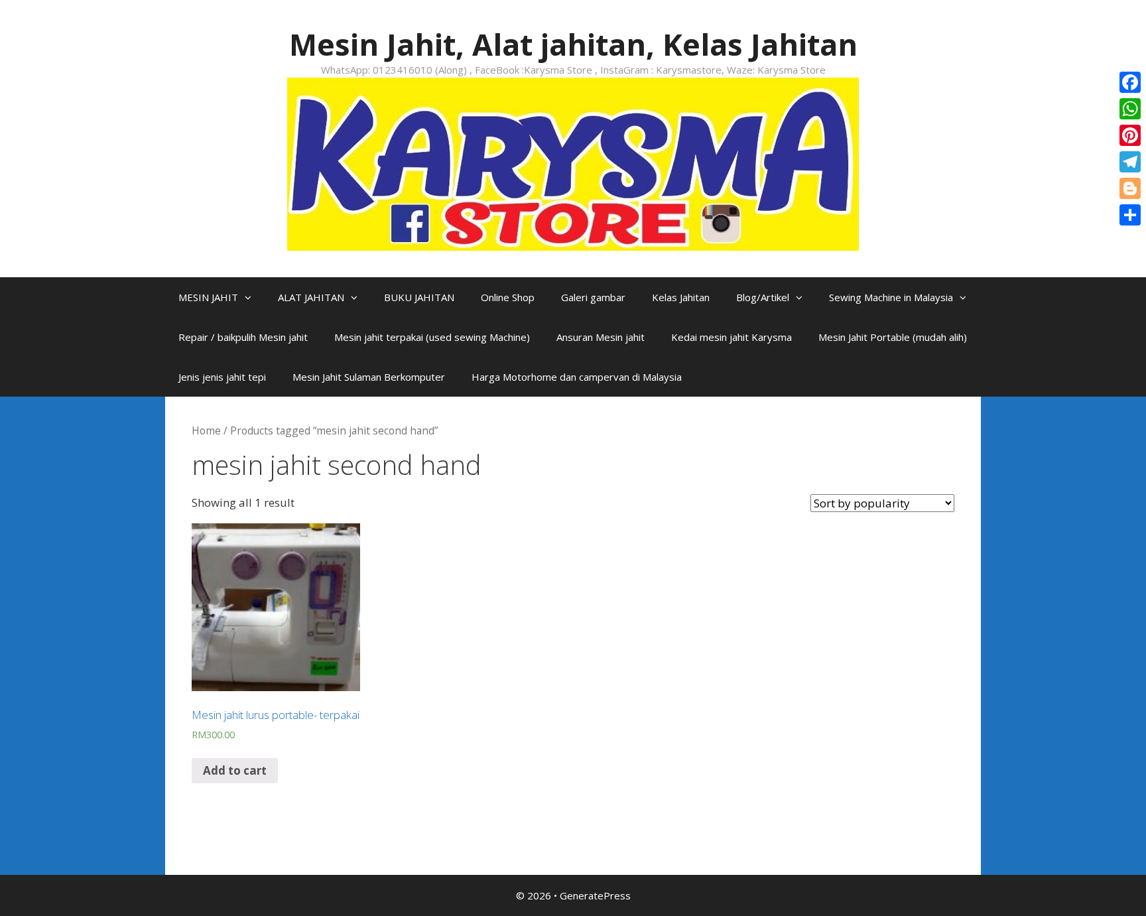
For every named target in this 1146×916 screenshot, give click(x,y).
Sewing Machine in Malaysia (891, 297)
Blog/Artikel (762, 297)
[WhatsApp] (1130, 109)
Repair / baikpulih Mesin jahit (243, 337)
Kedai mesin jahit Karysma (731, 337)
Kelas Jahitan (681, 297)
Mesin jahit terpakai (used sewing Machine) (432, 337)
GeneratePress (595, 895)
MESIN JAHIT (208, 297)
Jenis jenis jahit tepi (222, 376)
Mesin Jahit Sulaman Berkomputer (368, 376)
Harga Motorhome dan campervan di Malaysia (577, 376)
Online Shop (508, 297)
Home (206, 430)
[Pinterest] (1130, 135)
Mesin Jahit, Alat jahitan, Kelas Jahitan (573, 44)
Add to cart (235, 770)
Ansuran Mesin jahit (600, 337)
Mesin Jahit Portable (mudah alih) (892, 337)
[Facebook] (1130, 82)
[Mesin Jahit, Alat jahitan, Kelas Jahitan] (573, 162)
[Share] (1130, 215)
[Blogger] (1130, 188)
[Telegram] (1130, 162)
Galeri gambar (593, 297)
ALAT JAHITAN (311, 297)
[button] (251, 297)
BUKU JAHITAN (419, 297)
